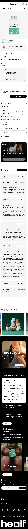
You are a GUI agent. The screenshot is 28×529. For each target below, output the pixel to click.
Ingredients (4, 132)
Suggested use (5, 136)
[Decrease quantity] (2, 96)
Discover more (7, 474)
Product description (6, 103)
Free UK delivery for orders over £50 (8, 1)
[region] (14, 25)
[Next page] (18, 300)
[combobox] (14, 79)
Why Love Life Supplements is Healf (10, 128)
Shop (3, 494)
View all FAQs (7, 423)
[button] (14, 56)
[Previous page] (9, 300)
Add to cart (14, 159)
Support (4, 504)
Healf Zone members (7, 91)
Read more (4, 124)
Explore (4, 499)
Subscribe (22, 488)
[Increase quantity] (7, 96)
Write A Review (22, 170)
